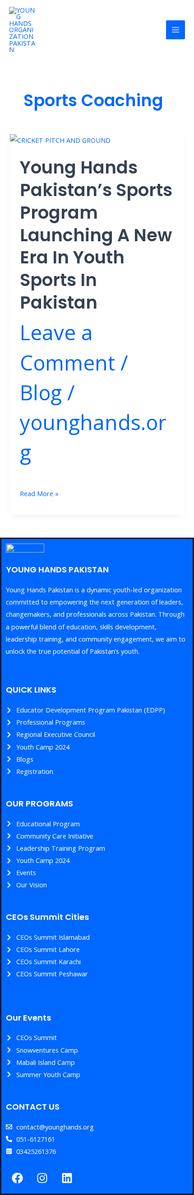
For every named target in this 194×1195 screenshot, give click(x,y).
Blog (41, 392)
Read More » (39, 492)
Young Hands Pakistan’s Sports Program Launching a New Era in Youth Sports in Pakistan (96, 234)
